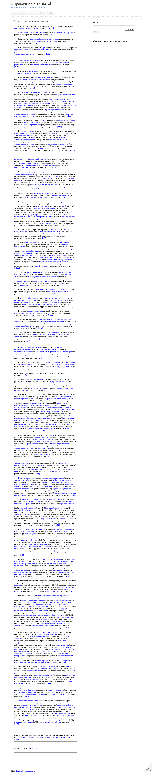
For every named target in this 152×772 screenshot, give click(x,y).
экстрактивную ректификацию (51, 412)
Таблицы (33, 13)
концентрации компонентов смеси (27, 163)
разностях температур (64, 388)
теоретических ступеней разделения (59, 399)
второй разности (64, 660)
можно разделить (21, 407)
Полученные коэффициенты (47, 658)
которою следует (33, 501)
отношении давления (22, 662)
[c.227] (59, 73)
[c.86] (37, 474)
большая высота (20, 570)
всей (64, 206)
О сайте (42, 13)
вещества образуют (24, 255)
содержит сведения (31, 444)
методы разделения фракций (63, 364)
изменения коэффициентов (47, 634)
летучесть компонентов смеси (40, 536)
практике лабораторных (29, 298)
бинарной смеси (58, 615)
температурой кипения (29, 251)
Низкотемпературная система (29, 347)
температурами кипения (36, 379)
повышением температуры (24, 82)
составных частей (54, 471)
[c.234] (63, 285)
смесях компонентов (50, 651)
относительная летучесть (24, 114)
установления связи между (46, 596)
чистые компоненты (35, 429)
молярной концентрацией (43, 486)
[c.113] (51, 28)
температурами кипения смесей (33, 600)
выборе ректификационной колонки (41, 165)
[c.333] (40, 737)
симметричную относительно (48, 668)
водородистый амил (48, 519)
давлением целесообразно (43, 77)
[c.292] (32, 88)
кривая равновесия (27, 285)
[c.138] (50, 315)
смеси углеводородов (43, 454)
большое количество (68, 204)
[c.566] (17, 268)
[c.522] (68, 116)
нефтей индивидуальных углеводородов (60, 362)
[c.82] (36, 43)
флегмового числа (21, 281)
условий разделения (67, 409)
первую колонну (42, 219)
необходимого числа (61, 289)
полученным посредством (46, 632)
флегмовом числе (49, 424)
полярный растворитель (23, 707)
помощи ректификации (65, 716)
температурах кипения (23, 352)
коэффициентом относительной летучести (36, 234)
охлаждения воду (24, 135)
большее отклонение (48, 257)
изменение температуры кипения (51, 322)
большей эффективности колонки (44, 185)
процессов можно (38, 529)
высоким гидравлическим (24, 572)
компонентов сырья (64, 352)
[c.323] (50, 456)
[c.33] (65, 662)
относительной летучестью (57, 292)
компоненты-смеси (33, 671)
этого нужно (55, 204)
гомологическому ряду (23, 253)
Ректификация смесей (29, 564)
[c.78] (25, 375)
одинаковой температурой (37, 544)
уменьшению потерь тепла (40, 386)
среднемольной (57, 649)
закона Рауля (63, 257)
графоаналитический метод (31, 304)
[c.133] (70, 307)
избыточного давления (58, 140)
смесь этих (18, 546)
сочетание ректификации (24, 531)
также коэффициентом (32, 125)
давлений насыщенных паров (34, 197)
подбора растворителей (39, 249)
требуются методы (47, 369)
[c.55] (51, 35)
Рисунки (23, 13)
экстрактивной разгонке (61, 531)
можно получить (49, 429)
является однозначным (67, 120)
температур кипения (22, 514)
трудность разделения (22, 50)
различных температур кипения (45, 41)
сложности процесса (32, 122)
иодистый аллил (64, 506)
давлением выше (28, 131)
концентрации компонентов (25, 692)
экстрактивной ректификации (45, 208)
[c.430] (48, 683)
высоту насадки (41, 206)
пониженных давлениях (52, 559)
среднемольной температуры (38, 636)
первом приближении (37, 159)
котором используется (50, 349)
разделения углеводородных (63, 718)
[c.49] (68, 628)
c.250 (32, 748)
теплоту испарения (38, 469)
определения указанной (52, 304)
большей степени (40, 266)
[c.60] (47, 737)
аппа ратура (31, 140)
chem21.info (19, 771)
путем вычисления (41, 660)
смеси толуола (53, 176)
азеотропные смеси (21, 553)
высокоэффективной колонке (57, 551)
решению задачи (20, 52)
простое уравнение (35, 311)
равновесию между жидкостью (28, 602)
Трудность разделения (26, 688)
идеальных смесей (44, 50)
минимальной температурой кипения (53, 262)
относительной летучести (64, 33)
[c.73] (57, 167)
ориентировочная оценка (43, 289)
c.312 (36, 748)
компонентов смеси (55, 283)
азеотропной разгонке (35, 538)
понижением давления (43, 675)
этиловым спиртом (38, 553)
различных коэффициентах (41, 65)
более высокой (29, 709)
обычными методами (41, 437)
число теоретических (35, 272)
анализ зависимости (62, 52)
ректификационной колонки (34, 694)
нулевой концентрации (62, 489)
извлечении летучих (29, 92)
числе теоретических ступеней (26, 424)
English (51, 13)
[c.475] (24, 737)
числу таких (24, 529)
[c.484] (40, 358)
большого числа (20, 568)
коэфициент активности (62, 480)
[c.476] (41, 328)
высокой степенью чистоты (26, 364)
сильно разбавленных (40, 103)
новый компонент (68, 217)
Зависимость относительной (29, 60)
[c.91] (22, 555)
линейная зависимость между (44, 604)
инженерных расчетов (53, 298)
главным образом (21, 274)
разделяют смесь (46, 217)
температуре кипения (22, 653)
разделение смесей (64, 97)
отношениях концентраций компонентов (36, 615)
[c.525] (66, 197)
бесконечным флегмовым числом (40, 418)
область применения (67, 572)
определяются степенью (48, 623)
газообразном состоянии (58, 133)
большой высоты (43, 568)
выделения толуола (38, 720)
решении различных (32, 127)
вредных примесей (66, 101)
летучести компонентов (61, 713)
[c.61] (26, 696)
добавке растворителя (38, 264)
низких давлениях (58, 570)
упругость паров (20, 480)
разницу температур (37, 172)
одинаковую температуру (32, 705)
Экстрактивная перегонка (28, 701)
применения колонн (33, 403)
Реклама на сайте (29, 771)
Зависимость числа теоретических (31, 33)
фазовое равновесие (54, 407)
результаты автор (21, 390)
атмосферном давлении (63, 84)
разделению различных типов (48, 703)
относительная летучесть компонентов (34, 80)
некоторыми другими (54, 499)
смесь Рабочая (33, 71)
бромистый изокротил (53, 508)
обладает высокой (60, 354)
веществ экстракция (45, 92)
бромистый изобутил (22, 510)
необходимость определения (25, 300)
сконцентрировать (34, 420)
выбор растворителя (31, 242)
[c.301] (43, 431)
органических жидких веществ (51, 319)
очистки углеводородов (23, 722)
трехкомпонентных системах (49, 232)
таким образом (63, 482)
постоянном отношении (38, 611)
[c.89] (59, 127)
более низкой (52, 259)
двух (43, 48)
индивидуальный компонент (43, 439)
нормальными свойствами (51, 187)
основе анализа (66, 242)
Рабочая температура (33, 583)
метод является (24, 718)
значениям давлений (65, 656)
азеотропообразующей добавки (26, 540)
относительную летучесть (24, 448)
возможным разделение (32, 716)
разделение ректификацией (65, 95)
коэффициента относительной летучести (43, 277)
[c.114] (17, 67)
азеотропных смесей (57, 99)
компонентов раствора (54, 202)
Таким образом (61, 493)
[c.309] (28, 341)
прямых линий (41, 619)
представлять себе (21, 167)
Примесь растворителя (27, 478)
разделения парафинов (52, 722)
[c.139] (17, 724)
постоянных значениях (65, 617)
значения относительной (58, 300)
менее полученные (38, 388)
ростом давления (32, 679)
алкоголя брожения (66, 519)
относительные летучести (24, 174)
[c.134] (49, 390)
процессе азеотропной (61, 450)
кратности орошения (42, 281)
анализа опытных (62, 600)
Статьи (14, 13)
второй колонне (34, 217)
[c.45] (55, 294)
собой (68, 666)
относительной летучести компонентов (43, 39)
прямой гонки (63, 720)
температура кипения (29, 499)
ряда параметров (64, 272)
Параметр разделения (25, 73)
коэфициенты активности (54, 478)
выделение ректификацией (54, 110)
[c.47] (44, 238)
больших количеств (26, 116)
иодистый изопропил (28, 508)
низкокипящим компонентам (44, 626)
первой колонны (48, 223)
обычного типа (20, 574)
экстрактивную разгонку (62, 529)
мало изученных (52, 302)
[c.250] (37, 189)
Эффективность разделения (28, 157)
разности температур (52, 591)
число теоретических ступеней (26, 28)
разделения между (34, 354)
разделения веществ (67, 249)
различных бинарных (22, 302)
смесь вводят (30, 534)
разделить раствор (35, 215)
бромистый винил (67, 504)
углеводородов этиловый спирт (39, 546)
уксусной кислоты (21, 463)
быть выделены (38, 551)
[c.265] (65, 225)
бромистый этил (37, 506)
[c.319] (72, 150)
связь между (67, 324)
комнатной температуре (23, 133)
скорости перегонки (66, 587)
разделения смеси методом (42, 193)
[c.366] (63, 737)
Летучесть (97, 46)
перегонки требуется (65, 705)
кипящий (17, 506)
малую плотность (39, 465)
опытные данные (54, 230)
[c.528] (55, 737)
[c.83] (48, 54)
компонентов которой (46, 178)
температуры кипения (63, 367)
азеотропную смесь (57, 255)
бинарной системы (60, 234)
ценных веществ (23, 103)
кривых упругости (58, 561)
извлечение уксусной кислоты (25, 105)
